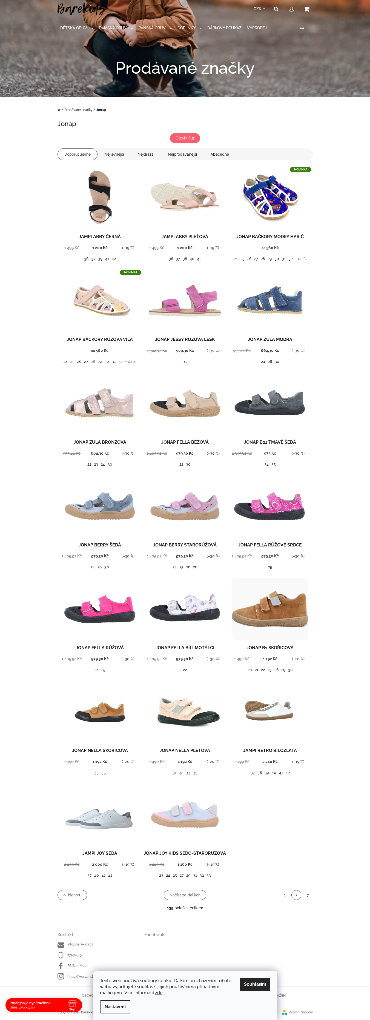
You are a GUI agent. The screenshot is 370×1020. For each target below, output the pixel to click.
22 (89, 464)
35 (273, 464)
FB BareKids (76, 966)
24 (236, 259)
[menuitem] (77, 28)
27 (256, 259)
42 (114, 259)
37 (93, 259)
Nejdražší (145, 154)
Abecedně (220, 154)
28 (263, 259)
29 (270, 259)
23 (96, 464)
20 (250, 670)
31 (284, 259)
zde (158, 992)
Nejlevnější (114, 154)
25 (242, 259)
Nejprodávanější (182, 154)
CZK (258, 9)
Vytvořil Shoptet (301, 1012)
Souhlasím (255, 984)
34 (266, 464)
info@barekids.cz (80, 944)
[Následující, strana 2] (296, 895)
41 (107, 259)
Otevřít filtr (185, 138)
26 (249, 259)
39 (100, 259)
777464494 (75, 955)
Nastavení (115, 1006)
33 (96, 772)
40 (192, 259)
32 (290, 259)
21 (256, 670)
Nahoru (74, 895)
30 (276, 259)
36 (86, 259)
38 (185, 259)
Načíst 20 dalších (185, 895)
